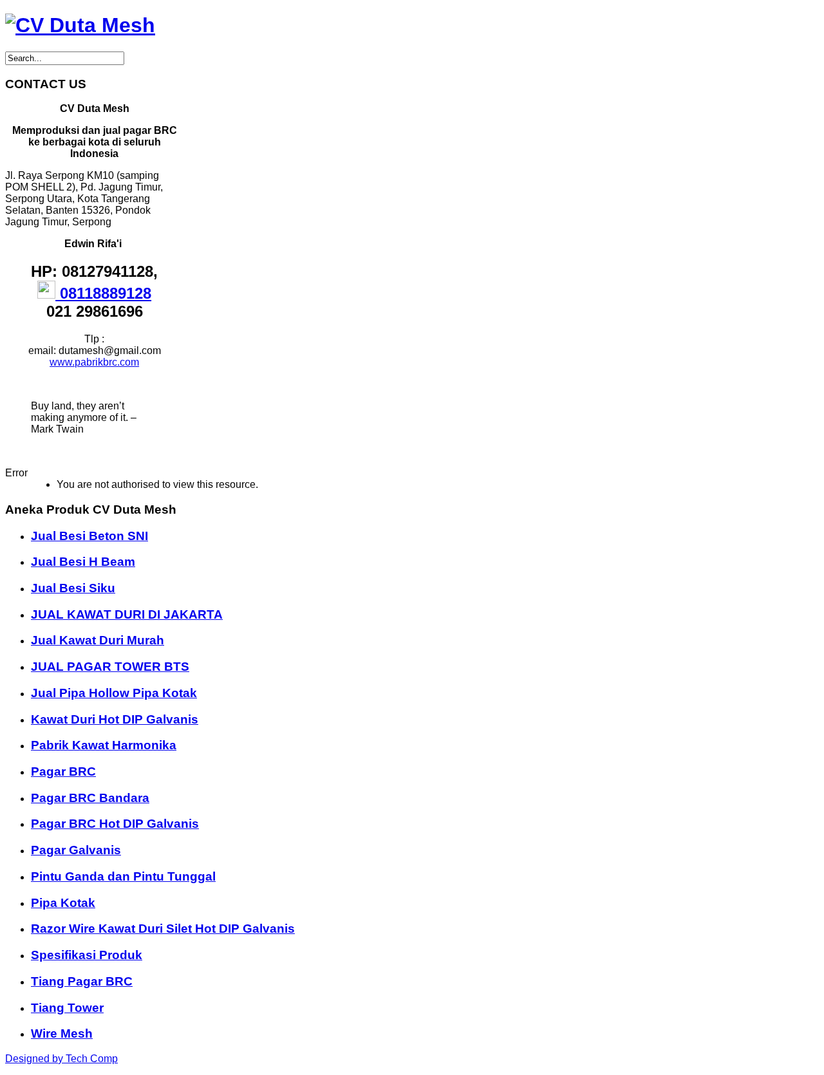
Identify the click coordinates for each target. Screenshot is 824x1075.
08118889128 (103, 293)
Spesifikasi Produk (86, 955)
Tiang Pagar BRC (82, 981)
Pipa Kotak (63, 903)
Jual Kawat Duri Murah (97, 640)
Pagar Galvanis (76, 850)
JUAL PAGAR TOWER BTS (110, 666)
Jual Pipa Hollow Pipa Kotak (114, 693)
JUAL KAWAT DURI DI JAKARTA (127, 614)
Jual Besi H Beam (83, 561)
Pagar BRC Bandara (90, 798)
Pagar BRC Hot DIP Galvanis (115, 823)
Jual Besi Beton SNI (89, 536)
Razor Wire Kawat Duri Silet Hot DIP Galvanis (163, 928)
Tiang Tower (67, 1007)
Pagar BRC (63, 771)
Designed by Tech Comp (61, 1058)
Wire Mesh (62, 1033)
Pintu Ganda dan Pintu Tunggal (123, 876)
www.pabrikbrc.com (94, 362)
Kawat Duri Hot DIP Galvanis (114, 719)
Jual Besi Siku (73, 588)
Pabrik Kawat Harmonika (103, 745)
